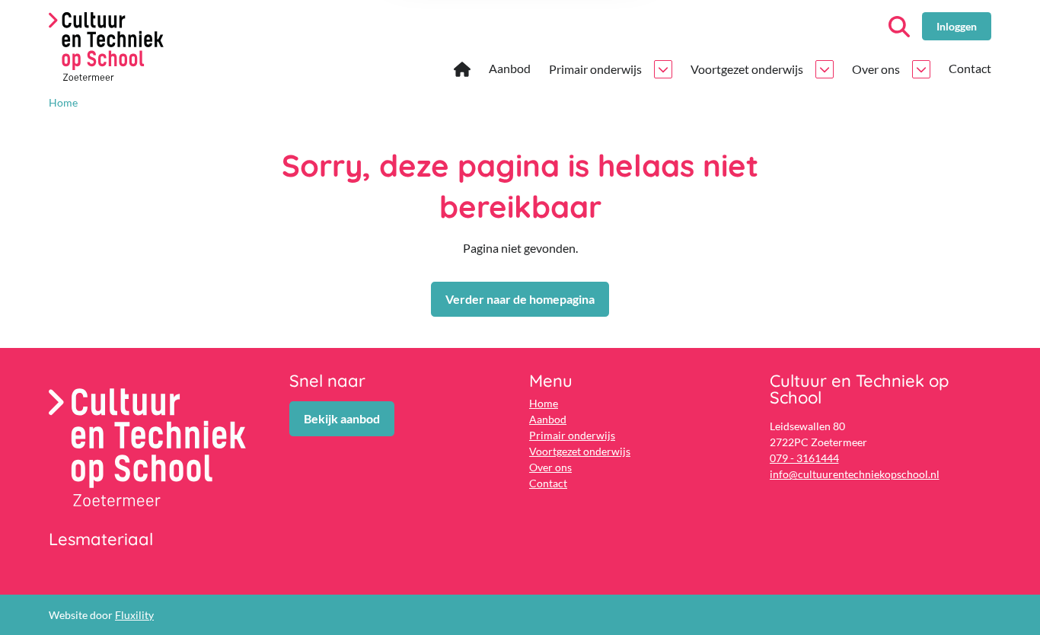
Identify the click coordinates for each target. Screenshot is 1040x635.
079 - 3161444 (804, 458)
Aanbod (547, 419)
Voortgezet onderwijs (579, 451)
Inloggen (956, 26)
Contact (548, 483)
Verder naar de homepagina (520, 299)
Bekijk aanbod (342, 418)
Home (543, 403)
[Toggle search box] (899, 26)
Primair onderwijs (572, 435)
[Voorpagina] (462, 70)
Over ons (550, 467)
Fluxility (134, 614)
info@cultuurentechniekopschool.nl (855, 473)
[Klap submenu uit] (663, 69)
